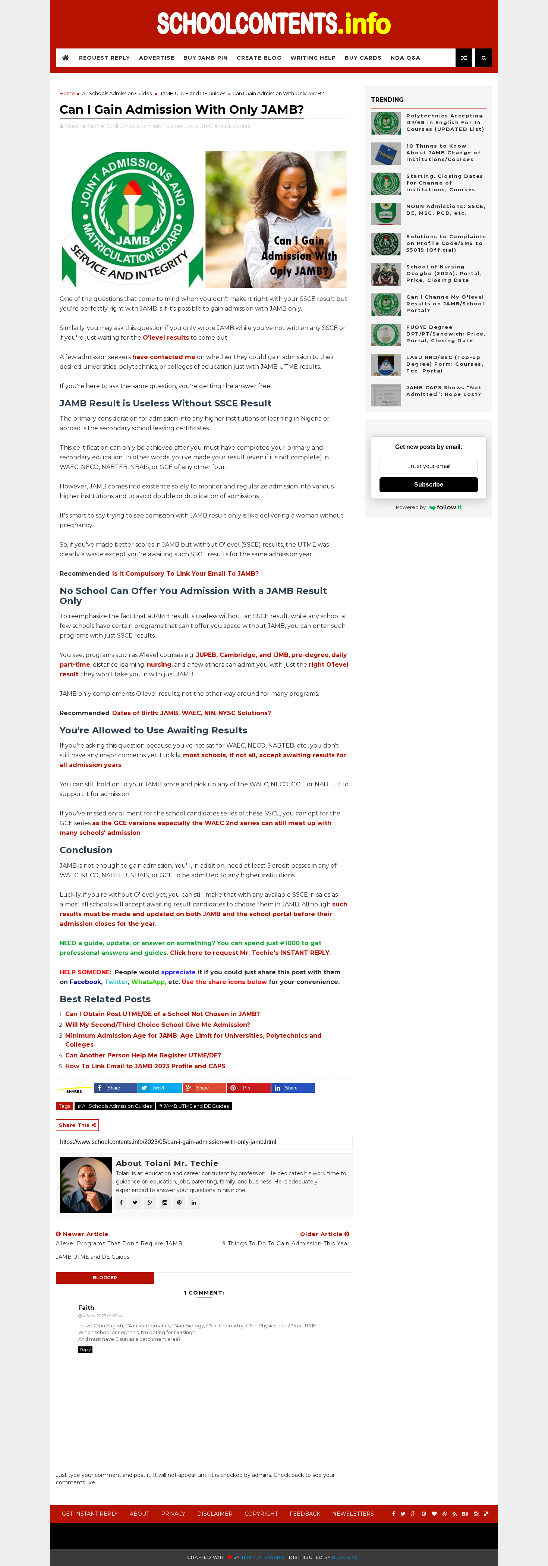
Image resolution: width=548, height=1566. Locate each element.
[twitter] (403, 1514)
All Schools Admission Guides (117, 93)
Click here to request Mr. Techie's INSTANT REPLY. (250, 952)
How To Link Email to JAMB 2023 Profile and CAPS (145, 1066)
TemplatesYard (263, 1557)
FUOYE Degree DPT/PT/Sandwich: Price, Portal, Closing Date (446, 333)
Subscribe (428, 484)
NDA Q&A (406, 57)
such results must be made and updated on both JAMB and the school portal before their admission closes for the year (203, 914)
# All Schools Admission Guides (115, 1106)
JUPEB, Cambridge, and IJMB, (243, 654)
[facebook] (393, 1514)
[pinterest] (424, 1514)
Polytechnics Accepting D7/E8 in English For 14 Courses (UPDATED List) (445, 122)
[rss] (455, 1514)
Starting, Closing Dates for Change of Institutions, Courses (445, 182)
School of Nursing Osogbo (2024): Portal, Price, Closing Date (444, 273)
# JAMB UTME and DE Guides (194, 1106)
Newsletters (353, 1513)
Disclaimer (215, 1513)
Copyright (261, 1513)
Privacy (173, 1513)
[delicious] (486, 1514)
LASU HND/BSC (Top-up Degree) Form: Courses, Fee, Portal (445, 364)
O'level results (166, 337)
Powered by (411, 507)
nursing (159, 664)
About (139, 1513)
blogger (105, 1277)
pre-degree (310, 654)
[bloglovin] (434, 1514)
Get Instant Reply (90, 1513)
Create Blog (259, 57)
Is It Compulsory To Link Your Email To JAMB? (185, 573)
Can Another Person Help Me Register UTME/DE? (143, 1055)
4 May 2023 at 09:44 (103, 1315)
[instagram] (476, 1514)
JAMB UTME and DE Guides (192, 93)
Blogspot (346, 1557)
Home (67, 93)
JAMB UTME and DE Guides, (218, 126)
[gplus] (413, 1514)
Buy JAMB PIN (205, 57)
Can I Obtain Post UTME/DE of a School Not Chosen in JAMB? (162, 1014)
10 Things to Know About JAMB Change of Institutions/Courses (443, 152)
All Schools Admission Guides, (148, 126)
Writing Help (313, 57)
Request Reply (104, 57)
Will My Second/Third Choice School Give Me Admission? (157, 1024)
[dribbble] (445, 1514)
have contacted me (163, 357)
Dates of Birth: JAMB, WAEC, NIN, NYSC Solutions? (191, 713)
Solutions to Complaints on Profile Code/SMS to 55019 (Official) (446, 243)
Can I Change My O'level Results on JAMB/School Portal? (445, 303)
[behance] (465, 1514)
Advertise (156, 57)
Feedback (305, 1513)
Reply (85, 1349)
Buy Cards (363, 57)
